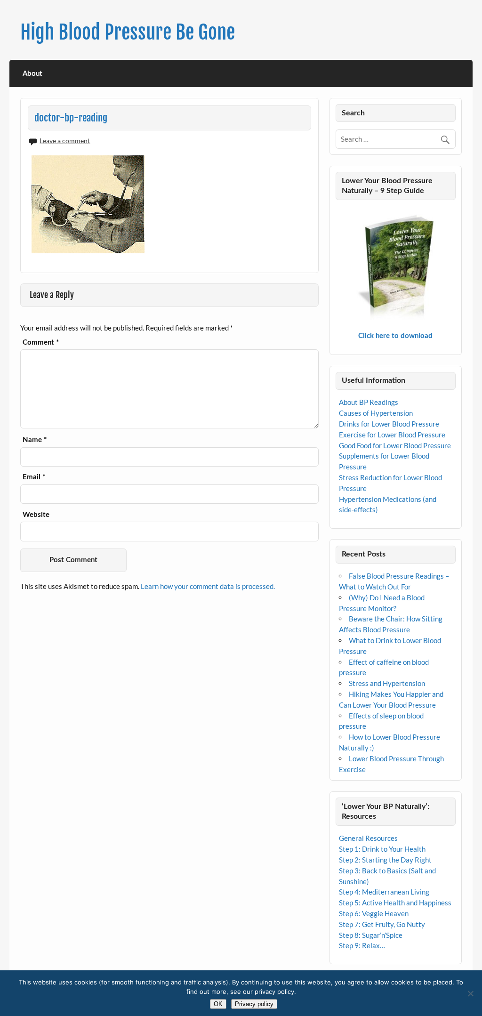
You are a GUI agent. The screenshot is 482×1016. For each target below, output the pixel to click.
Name (35, 439)
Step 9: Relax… (362, 945)
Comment (41, 342)
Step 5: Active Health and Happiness (395, 902)
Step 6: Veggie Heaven (374, 913)
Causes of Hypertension (376, 413)
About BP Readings (368, 402)
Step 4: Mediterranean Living (384, 891)
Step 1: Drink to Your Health (382, 849)
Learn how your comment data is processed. (208, 586)
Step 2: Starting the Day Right (385, 859)
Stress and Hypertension (387, 683)
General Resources (368, 838)
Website (36, 514)
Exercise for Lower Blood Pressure (392, 434)
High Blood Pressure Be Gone (127, 32)
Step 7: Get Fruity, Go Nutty (382, 924)
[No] (470, 993)
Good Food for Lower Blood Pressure (395, 445)
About (32, 73)
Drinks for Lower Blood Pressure (389, 423)
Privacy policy (254, 1004)
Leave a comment (65, 141)
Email (34, 477)
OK (218, 1004)
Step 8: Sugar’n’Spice (370, 935)
